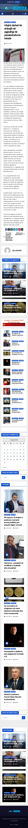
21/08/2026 (9, 528)
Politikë (13, 22)
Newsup (24, 818)
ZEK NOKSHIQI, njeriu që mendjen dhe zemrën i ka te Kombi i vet (17, 394)
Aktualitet (7, 22)
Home (11, 824)
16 (23, 453)
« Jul (4, 467)
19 (10, 456)
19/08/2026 (9, 702)
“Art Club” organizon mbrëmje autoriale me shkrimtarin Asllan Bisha (9, 236)
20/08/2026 (9, 571)
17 (4, 456)
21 (17, 456)
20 (14, 456)
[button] (22, 13)
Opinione (13, 286)
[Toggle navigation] (13, 14)
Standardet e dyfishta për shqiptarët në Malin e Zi (18, 365)
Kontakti (16, 824)
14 (17, 453)
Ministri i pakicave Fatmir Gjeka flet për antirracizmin (17, 373)
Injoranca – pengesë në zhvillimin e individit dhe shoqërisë (13, 565)
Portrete (21, 389)
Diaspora (13, 303)
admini (18, 250)
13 (14, 453)
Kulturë (21, 379)
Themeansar (15, 820)
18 (7, 456)
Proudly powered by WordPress (10, 818)
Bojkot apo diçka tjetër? (19, 233)
